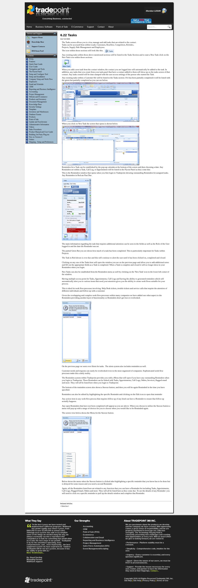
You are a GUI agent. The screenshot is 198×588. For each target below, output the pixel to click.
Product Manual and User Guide (41, 132)
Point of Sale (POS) (91, 532)
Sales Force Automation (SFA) (96, 546)
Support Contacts (38, 46)
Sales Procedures (35, 129)
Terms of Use (162, 580)
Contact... (155, 571)
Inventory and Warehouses (39, 112)
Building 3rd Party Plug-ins (39, 134)
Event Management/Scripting (95, 549)
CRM (31, 87)
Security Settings (35, 107)
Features (32, 61)
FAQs (31, 59)
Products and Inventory (37, 99)
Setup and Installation (37, 77)
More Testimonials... (35, 553)
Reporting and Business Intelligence (42, 89)
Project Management (36, 94)
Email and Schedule (36, 84)
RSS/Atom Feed (37, 51)
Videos (31, 127)
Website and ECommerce (38, 97)
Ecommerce (88, 535)
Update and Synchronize (38, 122)
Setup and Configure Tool (38, 74)
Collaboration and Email (93, 537)
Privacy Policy (148, 580)
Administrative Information (39, 124)
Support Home (37, 37)
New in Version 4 (35, 137)
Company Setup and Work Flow (41, 79)
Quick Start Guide (35, 64)
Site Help (137, 580)
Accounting (33, 92)
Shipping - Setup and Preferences (41, 142)
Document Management (38, 102)
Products (32, 117)
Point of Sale (34, 119)
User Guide (33, 67)
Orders (31, 139)
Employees (33, 82)
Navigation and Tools (37, 69)
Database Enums (35, 114)
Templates (32, 109)
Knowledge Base (38, 42)
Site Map (128, 580)
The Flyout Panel (35, 72)
